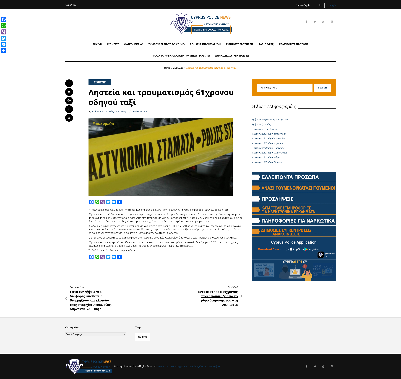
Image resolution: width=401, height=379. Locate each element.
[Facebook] (4, 19)
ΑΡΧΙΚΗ (97, 44)
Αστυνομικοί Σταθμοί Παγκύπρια (269, 133)
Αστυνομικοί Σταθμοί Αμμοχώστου (269, 152)
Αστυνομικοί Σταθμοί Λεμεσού (267, 143)
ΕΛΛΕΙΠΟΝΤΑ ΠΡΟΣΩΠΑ (293, 44)
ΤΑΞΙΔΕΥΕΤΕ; (266, 44)
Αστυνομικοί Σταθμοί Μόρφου (267, 162)
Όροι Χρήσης (214, 366)
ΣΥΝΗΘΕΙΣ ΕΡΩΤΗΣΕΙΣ (239, 44)
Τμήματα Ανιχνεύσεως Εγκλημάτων (270, 119)
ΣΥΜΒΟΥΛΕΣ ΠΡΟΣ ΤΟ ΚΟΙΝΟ (166, 44)
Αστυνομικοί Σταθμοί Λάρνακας (268, 147)
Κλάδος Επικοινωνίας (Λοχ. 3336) (109, 111)
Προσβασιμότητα (197, 366)
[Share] (4, 51)
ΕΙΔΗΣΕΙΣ (113, 44)
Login (333, 5)
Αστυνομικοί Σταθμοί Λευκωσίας (268, 138)
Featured (142, 336)
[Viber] (4, 32)
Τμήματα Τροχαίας (261, 124)
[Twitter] (4, 38)
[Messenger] (4, 44)
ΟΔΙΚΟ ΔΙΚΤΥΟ (133, 44)
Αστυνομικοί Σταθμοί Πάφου (266, 157)
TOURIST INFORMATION (205, 44)
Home (167, 67)
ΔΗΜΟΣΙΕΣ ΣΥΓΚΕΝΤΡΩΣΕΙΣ (232, 55)
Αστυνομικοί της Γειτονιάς (265, 128)
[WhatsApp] (4, 26)
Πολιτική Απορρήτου (176, 366)
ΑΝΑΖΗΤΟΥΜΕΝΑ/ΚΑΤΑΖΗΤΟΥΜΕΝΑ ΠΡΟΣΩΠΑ (181, 55)
